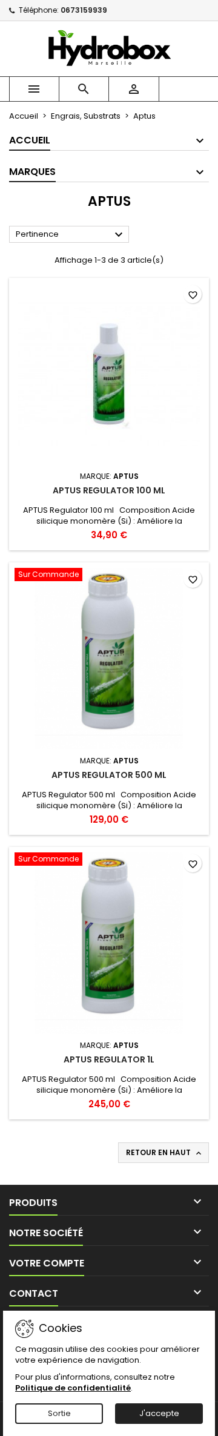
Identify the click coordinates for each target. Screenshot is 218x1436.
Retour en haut (164, 1152)
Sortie (59, 1413)
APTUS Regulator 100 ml (109, 490)
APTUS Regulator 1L (109, 1059)
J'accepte (159, 1413)
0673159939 (84, 10)
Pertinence (71, 235)
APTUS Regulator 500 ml (109, 775)
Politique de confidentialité (73, 1388)
